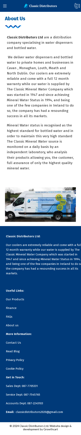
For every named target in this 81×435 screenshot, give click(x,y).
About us (12, 325)
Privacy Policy (15, 360)
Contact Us (13, 342)
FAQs (9, 316)
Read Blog (13, 351)
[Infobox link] (74, 6)
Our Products (15, 299)
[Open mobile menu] (5, 6)
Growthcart (50, 429)
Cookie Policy (14, 368)
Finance (11, 308)
